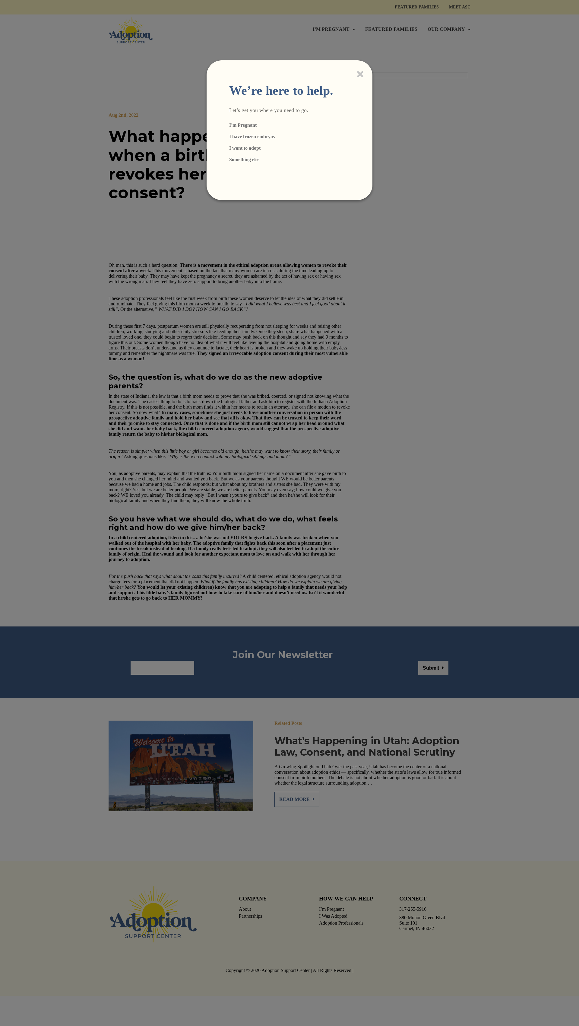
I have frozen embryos (252, 136)
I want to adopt (245, 148)
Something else (244, 159)
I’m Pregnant (243, 125)
